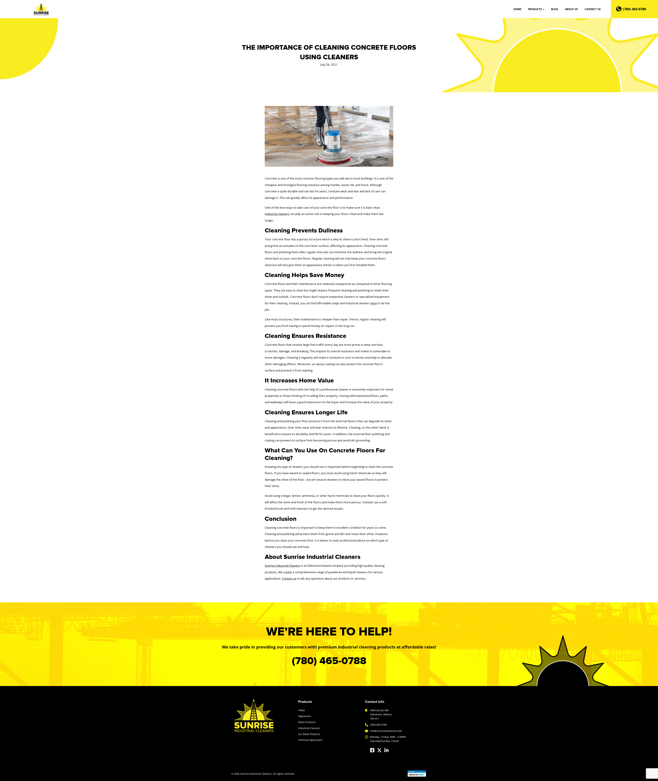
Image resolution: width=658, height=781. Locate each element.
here (374, 303)
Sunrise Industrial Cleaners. (256, 773)
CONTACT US (593, 9)
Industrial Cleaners (309, 728)
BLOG (554, 9)
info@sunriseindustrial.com (386, 730)
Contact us (289, 578)
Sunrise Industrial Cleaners (282, 566)
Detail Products (307, 722)
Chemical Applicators (310, 740)
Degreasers (304, 716)
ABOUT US (571, 9)
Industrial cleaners (277, 214)
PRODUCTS (535, 9)
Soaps (301, 710)
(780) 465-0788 (634, 9)
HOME (517, 9)
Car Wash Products (309, 734)
